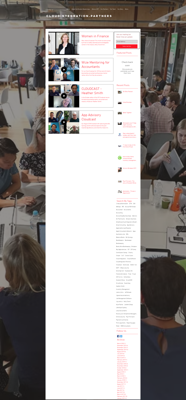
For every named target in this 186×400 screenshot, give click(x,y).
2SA (134, 204)
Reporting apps (131, 323)
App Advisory (130, 225)
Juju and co (119, 301)
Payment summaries (122, 320)
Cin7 (122, 255)
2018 (130, 204)
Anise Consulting (121, 225)
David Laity (126, 265)
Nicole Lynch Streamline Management (126, 314)
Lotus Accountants (121, 311)
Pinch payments (120, 323)
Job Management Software (123, 298)
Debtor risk (133, 265)
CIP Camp (133, 249)
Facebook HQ (128, 271)
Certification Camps (121, 252)
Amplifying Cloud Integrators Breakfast (126, 222)
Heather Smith (120, 286)
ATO (123, 207)
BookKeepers (120, 240)
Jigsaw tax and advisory (123, 295)
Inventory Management (123, 289)
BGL (127, 234)
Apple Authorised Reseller (123, 228)
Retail (117, 326)
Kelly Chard (127, 301)
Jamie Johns (120, 292)
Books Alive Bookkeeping (123, 246)
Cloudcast (119, 265)
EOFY (117, 268)
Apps (134, 231)
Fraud (134, 274)
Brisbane (134, 246)
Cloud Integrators (121, 259)
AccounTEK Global (130, 207)
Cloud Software (131, 259)
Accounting (119, 213)
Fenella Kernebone (121, 274)
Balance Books (120, 237)
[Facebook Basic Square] (118, 336)
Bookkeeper (128, 240)
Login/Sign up (49, 10)
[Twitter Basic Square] (121, 336)
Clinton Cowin (129, 255)
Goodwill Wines (120, 280)
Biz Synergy (129, 237)
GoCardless (127, 277)
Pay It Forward (130, 317)
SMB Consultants (125, 326)
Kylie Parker (119, 304)
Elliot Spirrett (120, 271)
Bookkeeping (119, 243)
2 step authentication (122, 204)
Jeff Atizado (128, 292)
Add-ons (134, 216)
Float (129, 274)
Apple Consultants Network (124, 231)
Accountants (127, 210)
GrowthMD (129, 280)
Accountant (119, 210)
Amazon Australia (131, 219)
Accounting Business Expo (123, 216)
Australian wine (120, 234)
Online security (120, 317)
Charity (130, 252)
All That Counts (120, 219)
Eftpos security (124, 268)
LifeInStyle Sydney (121, 307)
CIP (128, 249)
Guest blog (127, 283)
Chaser (118, 255)
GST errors (119, 277)
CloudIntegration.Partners (123, 262)
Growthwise (119, 283)
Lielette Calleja (128, 304)
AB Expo (118, 207)
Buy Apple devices (121, 249)
